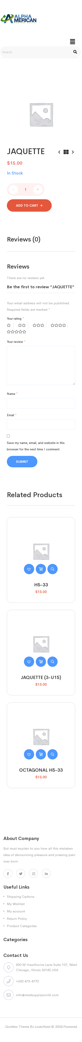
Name (12, 394)
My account (16, 911)
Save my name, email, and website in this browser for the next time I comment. (35, 446)
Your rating (15, 318)
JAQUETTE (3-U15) (41, 677)
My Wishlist (16, 904)
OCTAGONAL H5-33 (41, 770)
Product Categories (22, 926)
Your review (16, 342)
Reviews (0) (24, 239)
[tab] (24, 239)
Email (12, 415)
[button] (72, 42)
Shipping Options (20, 896)
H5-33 (41, 585)
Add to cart (27, 205)
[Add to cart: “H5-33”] (41, 569)
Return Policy (17, 918)
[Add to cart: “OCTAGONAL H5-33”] (41, 754)
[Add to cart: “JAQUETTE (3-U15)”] (41, 662)
